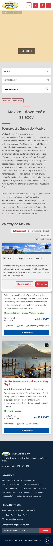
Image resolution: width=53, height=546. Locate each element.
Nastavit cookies (24, 284)
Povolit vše (42, 284)
